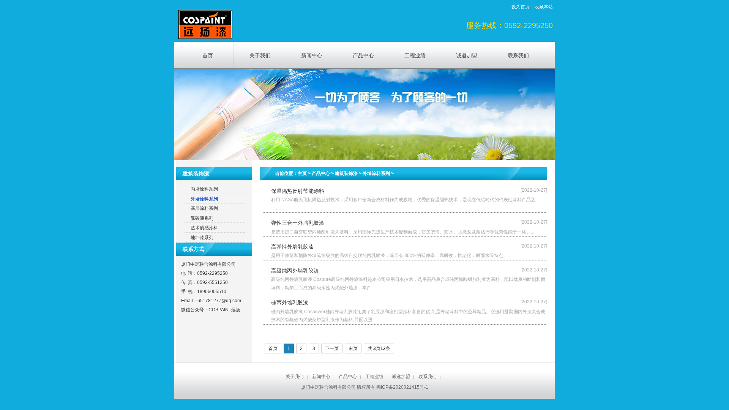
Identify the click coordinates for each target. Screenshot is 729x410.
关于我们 (295, 376)
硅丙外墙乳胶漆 (289, 303)
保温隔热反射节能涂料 (297, 191)
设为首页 (520, 6)
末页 (353, 348)
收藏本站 (544, 6)
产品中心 (321, 173)
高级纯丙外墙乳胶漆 (295, 271)
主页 (302, 173)
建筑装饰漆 (346, 173)
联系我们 (427, 376)
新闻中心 (321, 376)
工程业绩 (374, 376)
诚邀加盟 (401, 376)
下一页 (332, 348)
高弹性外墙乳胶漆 (292, 247)
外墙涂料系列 (376, 173)
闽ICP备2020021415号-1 (402, 387)
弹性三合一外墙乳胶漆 (297, 223)
